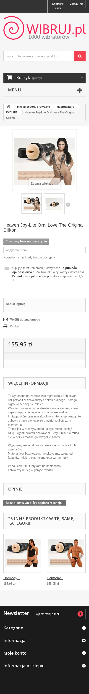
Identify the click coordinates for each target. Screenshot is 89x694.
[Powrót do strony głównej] (8, 107)
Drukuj (15, 326)
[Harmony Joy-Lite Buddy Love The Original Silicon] (66, 553)
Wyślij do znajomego (25, 319)
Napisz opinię (15, 304)
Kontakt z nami (58, 6)
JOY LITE (11, 112)
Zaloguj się (76, 4)
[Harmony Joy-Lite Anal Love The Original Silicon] (22, 553)
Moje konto (14, 653)
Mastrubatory (65, 106)
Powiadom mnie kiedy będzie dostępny (29, 257)
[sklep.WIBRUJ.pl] (44, 28)
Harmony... (11, 578)
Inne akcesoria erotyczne (33, 106)
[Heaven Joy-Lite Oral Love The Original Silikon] (32, 204)
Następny (68, 204)
